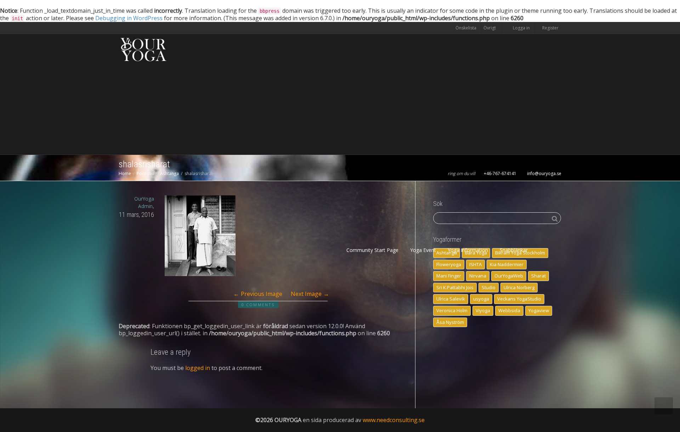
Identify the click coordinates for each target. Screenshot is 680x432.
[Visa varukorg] (541, 250)
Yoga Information (468, 250)
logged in (197, 368)
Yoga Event (423, 250)
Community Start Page (372, 250)
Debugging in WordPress (129, 18)
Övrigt (490, 28)
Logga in (521, 28)
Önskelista (465, 28)
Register (550, 28)
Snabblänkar (514, 250)
